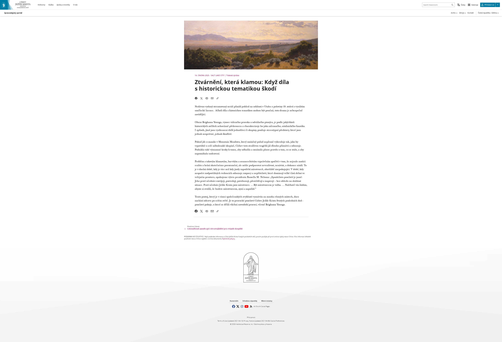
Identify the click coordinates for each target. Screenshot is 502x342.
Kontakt (470, 13)
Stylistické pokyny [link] (228, 239)
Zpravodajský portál (13, 13)
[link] (196, 211)
